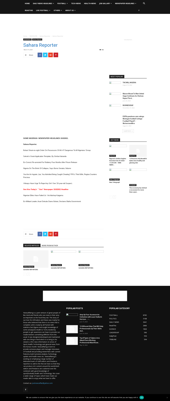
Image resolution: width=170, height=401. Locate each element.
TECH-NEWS (76, 3)
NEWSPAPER (33, 36)
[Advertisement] (85, 22)
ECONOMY (133, 185)
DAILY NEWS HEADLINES (42, 3)
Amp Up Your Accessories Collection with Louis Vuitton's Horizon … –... (91, 317)
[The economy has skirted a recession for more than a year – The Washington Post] (138, 177)
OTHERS (57, 10)
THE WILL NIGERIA (129, 82)
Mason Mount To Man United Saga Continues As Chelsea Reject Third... (133, 96)
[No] (167, 397)
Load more (127, 131)
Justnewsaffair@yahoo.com (42, 383)
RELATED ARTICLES (32, 246)
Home (27, 3)
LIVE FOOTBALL (42, 10)
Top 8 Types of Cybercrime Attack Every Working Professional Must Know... (90, 340)
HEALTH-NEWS (90, 3)
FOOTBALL (61, 3)
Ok (142, 397)
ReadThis (29, 10)
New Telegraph (114, 179)
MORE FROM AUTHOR (50, 246)
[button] (144, 4)
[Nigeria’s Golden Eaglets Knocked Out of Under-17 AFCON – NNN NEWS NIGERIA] (118, 151)
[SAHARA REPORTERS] (35, 259)
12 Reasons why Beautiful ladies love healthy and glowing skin (138, 161)
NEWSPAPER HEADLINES (124, 3)
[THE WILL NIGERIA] (115, 85)
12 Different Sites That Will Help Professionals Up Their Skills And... (91, 328)
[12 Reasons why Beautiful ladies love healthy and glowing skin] (138, 151)
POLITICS (112, 156)
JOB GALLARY (104, 3)
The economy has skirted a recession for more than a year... (138, 190)
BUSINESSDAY (128, 105)
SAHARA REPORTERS (30, 269)
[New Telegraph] (118, 174)
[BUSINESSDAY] (115, 108)
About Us (69, 10)
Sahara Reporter (44, 36)
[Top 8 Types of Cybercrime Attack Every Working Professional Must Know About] (72, 341)
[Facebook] (139, 10)
